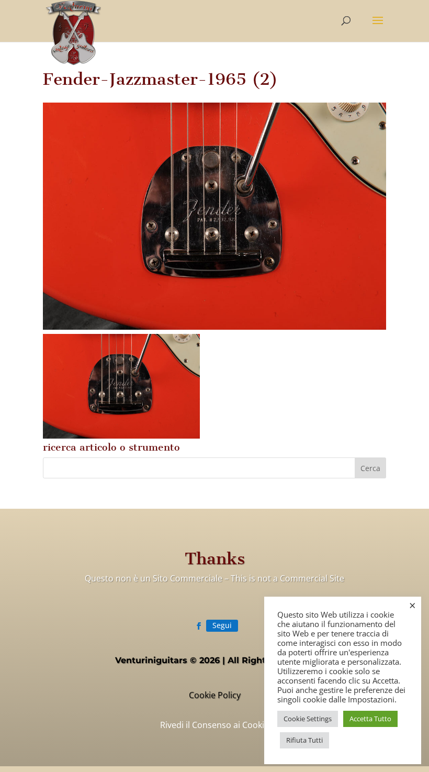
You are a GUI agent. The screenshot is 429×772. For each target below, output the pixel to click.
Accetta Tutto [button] (370, 718)
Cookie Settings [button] (308, 718)
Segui (222, 625)
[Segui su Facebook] (198, 626)
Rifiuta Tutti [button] (304, 740)
